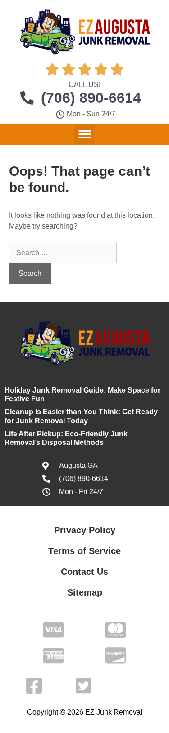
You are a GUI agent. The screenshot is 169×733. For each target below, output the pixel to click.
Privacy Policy (84, 530)
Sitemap (84, 592)
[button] (84, 134)
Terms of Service (84, 551)
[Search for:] (63, 253)
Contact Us (84, 572)
